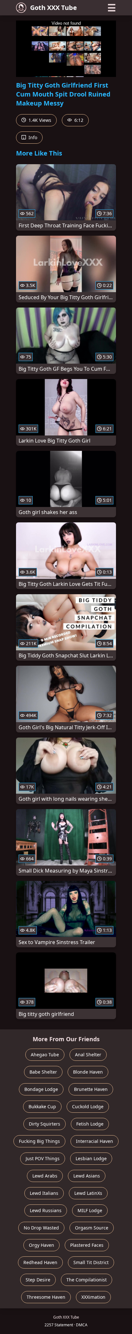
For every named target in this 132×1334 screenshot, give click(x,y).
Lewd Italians (44, 1193)
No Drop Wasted (41, 1228)
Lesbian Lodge (91, 1158)
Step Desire (38, 1280)
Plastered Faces (86, 1245)
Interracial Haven (94, 1141)
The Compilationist (86, 1280)
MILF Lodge (90, 1210)
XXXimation (93, 1297)
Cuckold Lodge (87, 1106)
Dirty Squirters (44, 1124)
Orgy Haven (41, 1245)
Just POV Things (43, 1158)
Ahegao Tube (45, 1054)
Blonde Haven (88, 1072)
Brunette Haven (91, 1089)
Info (32, 137)
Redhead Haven (40, 1262)
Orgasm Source (91, 1228)
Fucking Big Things (39, 1141)
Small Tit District (91, 1262)
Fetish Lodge (89, 1124)
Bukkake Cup (42, 1106)
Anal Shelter (88, 1054)
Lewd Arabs (44, 1176)
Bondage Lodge (41, 1089)
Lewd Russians (46, 1210)
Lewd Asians (86, 1176)
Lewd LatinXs (88, 1193)
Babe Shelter (43, 1072)
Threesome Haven (46, 1297)
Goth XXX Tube (53, 7)
